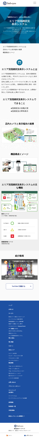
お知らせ (11, 309)
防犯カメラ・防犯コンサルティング (17, 316)
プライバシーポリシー (14, 386)
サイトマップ (12, 390)
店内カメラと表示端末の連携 (12, 49)
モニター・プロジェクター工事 (16, 355)
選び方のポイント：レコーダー (16, 375)
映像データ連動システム (15, 323)
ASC (13, 328)
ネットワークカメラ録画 (15, 319)
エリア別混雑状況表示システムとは (14, 46)
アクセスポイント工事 (14, 358)
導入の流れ (12, 338)
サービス (11, 313)
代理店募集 (12, 410)
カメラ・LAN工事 (13, 353)
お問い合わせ (12, 382)
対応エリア (12, 350)
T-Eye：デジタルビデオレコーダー (16, 371)
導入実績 (11, 342)
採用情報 (11, 402)
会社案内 (11, 392)
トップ (10, 305)
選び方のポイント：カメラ (15, 373)
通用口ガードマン (13, 333)
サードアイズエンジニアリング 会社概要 (18, 398)
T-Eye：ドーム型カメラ (14, 368)
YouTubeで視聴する (18, 286)
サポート (11, 346)
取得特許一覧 (12, 406)
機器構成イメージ (9, 52)
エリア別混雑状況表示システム (16, 335)
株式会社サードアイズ (19, 429)
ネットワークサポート (14, 360)
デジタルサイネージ (17, 326)
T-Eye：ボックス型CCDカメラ (15, 366)
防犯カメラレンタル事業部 (16, 416)
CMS (15, 331)
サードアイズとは (13, 395)
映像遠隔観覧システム (16, 321)
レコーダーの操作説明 (14, 378)
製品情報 (11, 362)
